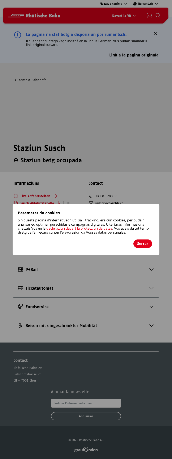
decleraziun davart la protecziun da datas (79, 228)
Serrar (142, 243)
